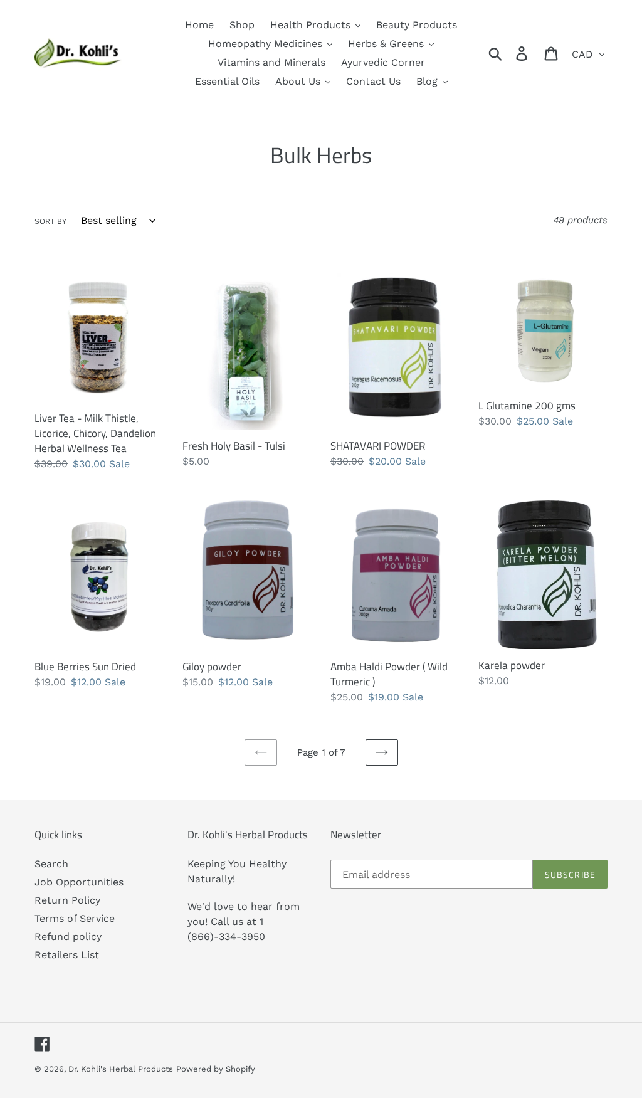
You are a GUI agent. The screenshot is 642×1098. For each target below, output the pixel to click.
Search (51, 864)
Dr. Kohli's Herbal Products (120, 1069)
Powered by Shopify (215, 1069)
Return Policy (67, 900)
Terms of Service (74, 918)
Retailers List (66, 955)
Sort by (50, 221)
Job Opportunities (79, 882)
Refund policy (68, 936)
